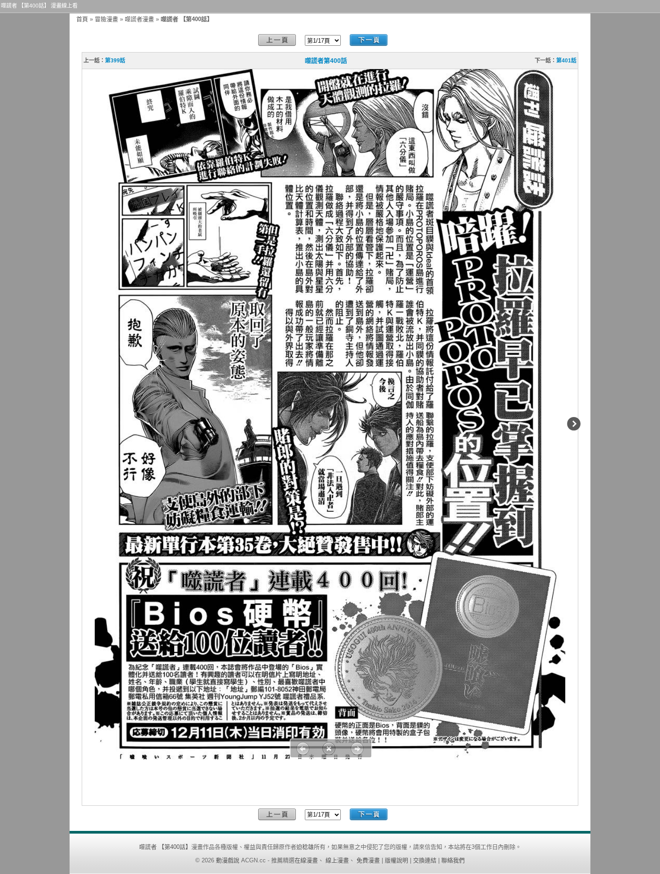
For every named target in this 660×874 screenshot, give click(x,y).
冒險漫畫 (106, 19)
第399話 (115, 60)
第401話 (566, 60)
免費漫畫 (368, 860)
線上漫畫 (337, 860)
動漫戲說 (227, 860)
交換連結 (424, 860)
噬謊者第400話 (326, 60)
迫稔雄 (305, 846)
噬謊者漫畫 (139, 19)
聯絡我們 (453, 860)
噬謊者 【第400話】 (165, 846)
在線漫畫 (306, 860)
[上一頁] (277, 40)
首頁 (82, 19)
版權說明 (396, 860)
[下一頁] (368, 40)
